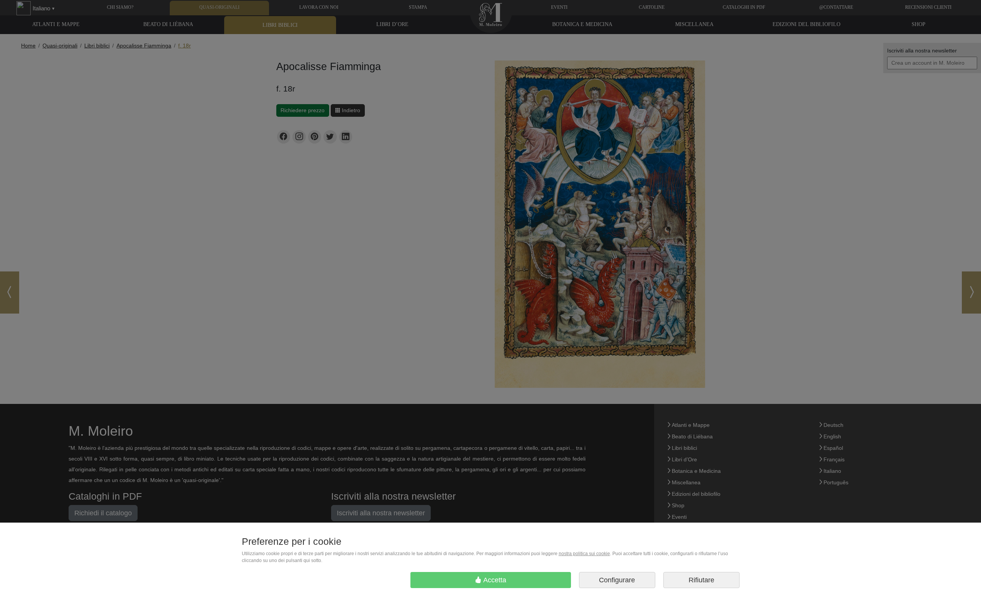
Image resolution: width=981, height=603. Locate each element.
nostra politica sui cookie (584, 553)
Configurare (617, 580)
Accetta (494, 580)
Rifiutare (701, 580)
